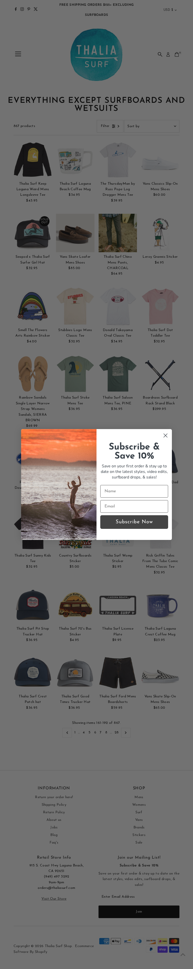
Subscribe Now (134, 522)
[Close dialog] (165, 435)
